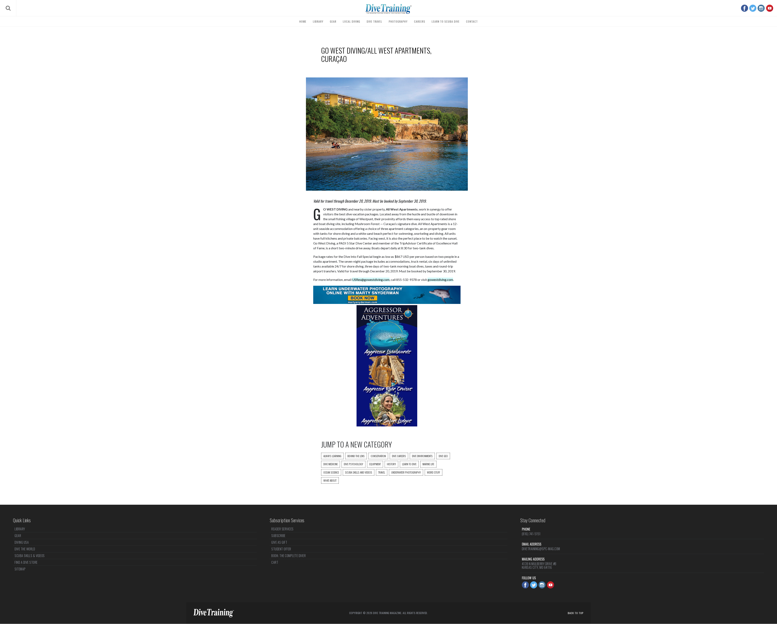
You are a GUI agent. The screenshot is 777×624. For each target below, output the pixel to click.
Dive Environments (422, 456)
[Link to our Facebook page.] (744, 8)
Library (318, 21)
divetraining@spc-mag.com (541, 548)
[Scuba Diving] (388, 9)
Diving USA (22, 542)
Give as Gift (279, 542)
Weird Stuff (433, 472)
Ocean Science (331, 472)
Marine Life (428, 464)
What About (329, 480)
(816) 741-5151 (531, 533)
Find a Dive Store (26, 562)
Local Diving (351, 21)
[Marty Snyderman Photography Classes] (387, 303)
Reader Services (282, 529)
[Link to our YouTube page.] (769, 8)
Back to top (576, 613)
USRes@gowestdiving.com (371, 279)
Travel (381, 472)
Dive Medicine (330, 464)
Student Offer (281, 549)
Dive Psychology (353, 464)
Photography (398, 21)
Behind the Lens (356, 456)
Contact (472, 21)
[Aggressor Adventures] (387, 425)
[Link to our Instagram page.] (761, 8)
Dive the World (25, 549)
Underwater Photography (406, 472)
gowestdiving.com (440, 279)
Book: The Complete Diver (288, 555)
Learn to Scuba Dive (446, 21)
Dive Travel (374, 21)
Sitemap (20, 569)
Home (302, 21)
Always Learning (332, 456)
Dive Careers (399, 456)
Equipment (375, 464)
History (391, 464)
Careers (419, 21)
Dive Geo (443, 456)
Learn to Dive (409, 464)
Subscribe (278, 535)
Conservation (378, 456)
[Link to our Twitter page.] (752, 8)
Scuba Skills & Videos (30, 555)
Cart (274, 562)
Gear (333, 21)
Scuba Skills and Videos (358, 472)
